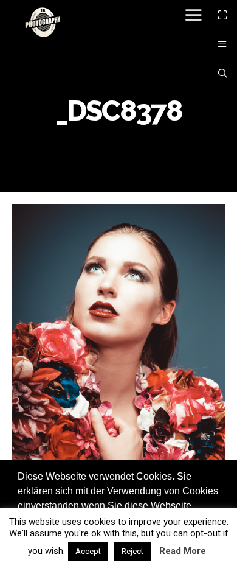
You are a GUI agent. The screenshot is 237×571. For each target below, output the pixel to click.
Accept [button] (88, 551)
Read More (182, 550)
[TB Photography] (42, 22)
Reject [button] (132, 551)
